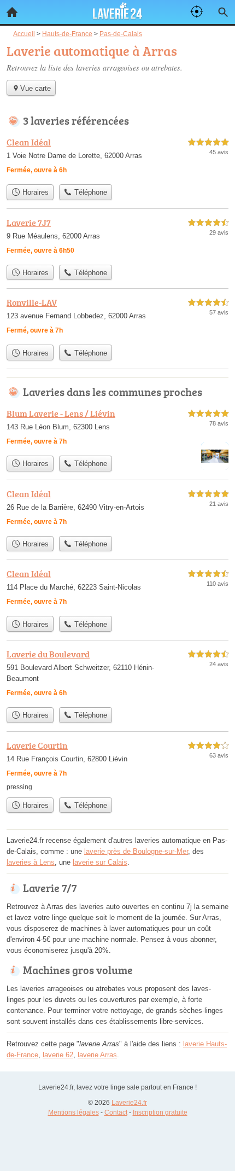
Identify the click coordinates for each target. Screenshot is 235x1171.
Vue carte (35, 88)
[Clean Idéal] (117, 157)
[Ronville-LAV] (117, 317)
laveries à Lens (31, 862)
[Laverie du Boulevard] (117, 675)
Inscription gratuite (160, 1112)
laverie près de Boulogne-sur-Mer (136, 851)
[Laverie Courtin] (117, 765)
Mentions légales (73, 1112)
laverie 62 (58, 1055)
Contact (115, 1112)
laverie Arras (97, 1055)
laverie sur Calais (100, 862)
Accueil (12, 12)
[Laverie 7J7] (117, 237)
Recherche (223, 12)
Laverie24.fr (129, 1102)
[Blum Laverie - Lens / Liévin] (117, 428)
